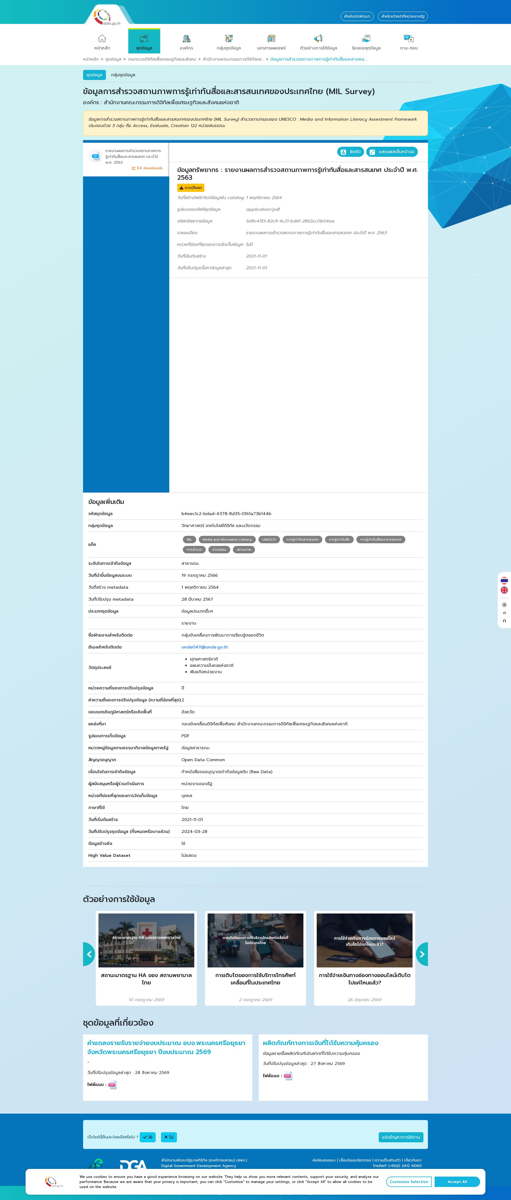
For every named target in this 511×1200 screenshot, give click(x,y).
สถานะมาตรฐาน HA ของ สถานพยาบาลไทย (146, 979)
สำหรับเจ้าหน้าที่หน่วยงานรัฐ (403, 16)
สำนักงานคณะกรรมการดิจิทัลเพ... (233, 59)
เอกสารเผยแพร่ (271, 48)
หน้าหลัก (102, 48)
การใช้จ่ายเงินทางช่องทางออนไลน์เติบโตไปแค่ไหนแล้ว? (365, 979)
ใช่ (149, 1137)
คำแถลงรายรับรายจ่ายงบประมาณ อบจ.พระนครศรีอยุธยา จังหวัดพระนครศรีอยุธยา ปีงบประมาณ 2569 (166, 1047)
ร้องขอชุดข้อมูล (366, 48)
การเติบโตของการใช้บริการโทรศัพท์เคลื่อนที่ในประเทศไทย (255, 979)
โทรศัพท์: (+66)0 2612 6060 (397, 1166)
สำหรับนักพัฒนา (357, 16)
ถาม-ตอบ (409, 48)
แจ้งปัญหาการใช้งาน (401, 1137)
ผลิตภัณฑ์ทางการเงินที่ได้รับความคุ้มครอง (320, 1043)
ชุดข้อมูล (144, 48)
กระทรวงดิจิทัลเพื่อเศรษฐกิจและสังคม (162, 59)
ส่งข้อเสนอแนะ (324, 1160)
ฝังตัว (354, 152)
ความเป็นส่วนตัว (388, 1160)
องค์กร (186, 48)
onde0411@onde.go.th (205, 647)
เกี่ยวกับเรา (413, 1160)
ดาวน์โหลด (192, 188)
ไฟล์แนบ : (96, 1084)
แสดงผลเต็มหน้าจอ (395, 152)
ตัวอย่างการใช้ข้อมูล (318, 48)
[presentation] (89, 954)
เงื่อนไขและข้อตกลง (355, 1160)
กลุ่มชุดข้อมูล (229, 48)
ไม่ (171, 1137)
